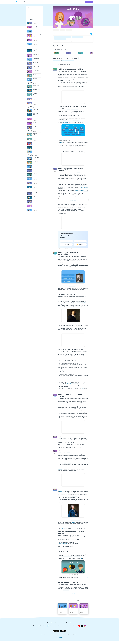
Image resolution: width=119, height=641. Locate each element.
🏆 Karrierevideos (80, 244)
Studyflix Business (68, 625)
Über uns (36, 625)
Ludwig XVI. (86, 191)
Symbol (61, 142)
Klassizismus (74, 496)
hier (83, 388)
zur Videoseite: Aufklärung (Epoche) (73, 597)
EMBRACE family (61, 637)
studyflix (19, 2)
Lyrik (60, 438)
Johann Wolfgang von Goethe (67, 556)
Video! (78, 58)
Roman (68, 452)
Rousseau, (77, 120)
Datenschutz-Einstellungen (66, 634)
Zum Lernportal (50, 622)
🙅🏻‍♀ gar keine (66, 241)
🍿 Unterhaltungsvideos (80, 241)
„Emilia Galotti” (64, 528)
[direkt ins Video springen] (73, 130)
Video (81, 558)
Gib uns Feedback (75, 634)
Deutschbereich (66, 590)
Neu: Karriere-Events (88, 1)
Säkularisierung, (65, 122)
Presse (75, 625)
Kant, (74, 120)
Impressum (49, 634)
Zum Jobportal (70, 622)
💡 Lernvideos (66, 244)
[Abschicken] (91, 34)
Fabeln (65, 463)
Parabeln (69, 463)
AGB (54, 634)
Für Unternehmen (53, 625)
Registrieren (102, 1)
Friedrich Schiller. (77, 556)
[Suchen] (82, 2)
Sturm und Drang (74, 109)
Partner (60, 625)
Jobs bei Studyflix (44, 625)
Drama (60, 491)
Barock (68, 109)
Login (97, 1)
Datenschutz (58, 634)
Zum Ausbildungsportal (60, 622)
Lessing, (64, 120)
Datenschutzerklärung (85, 248)
